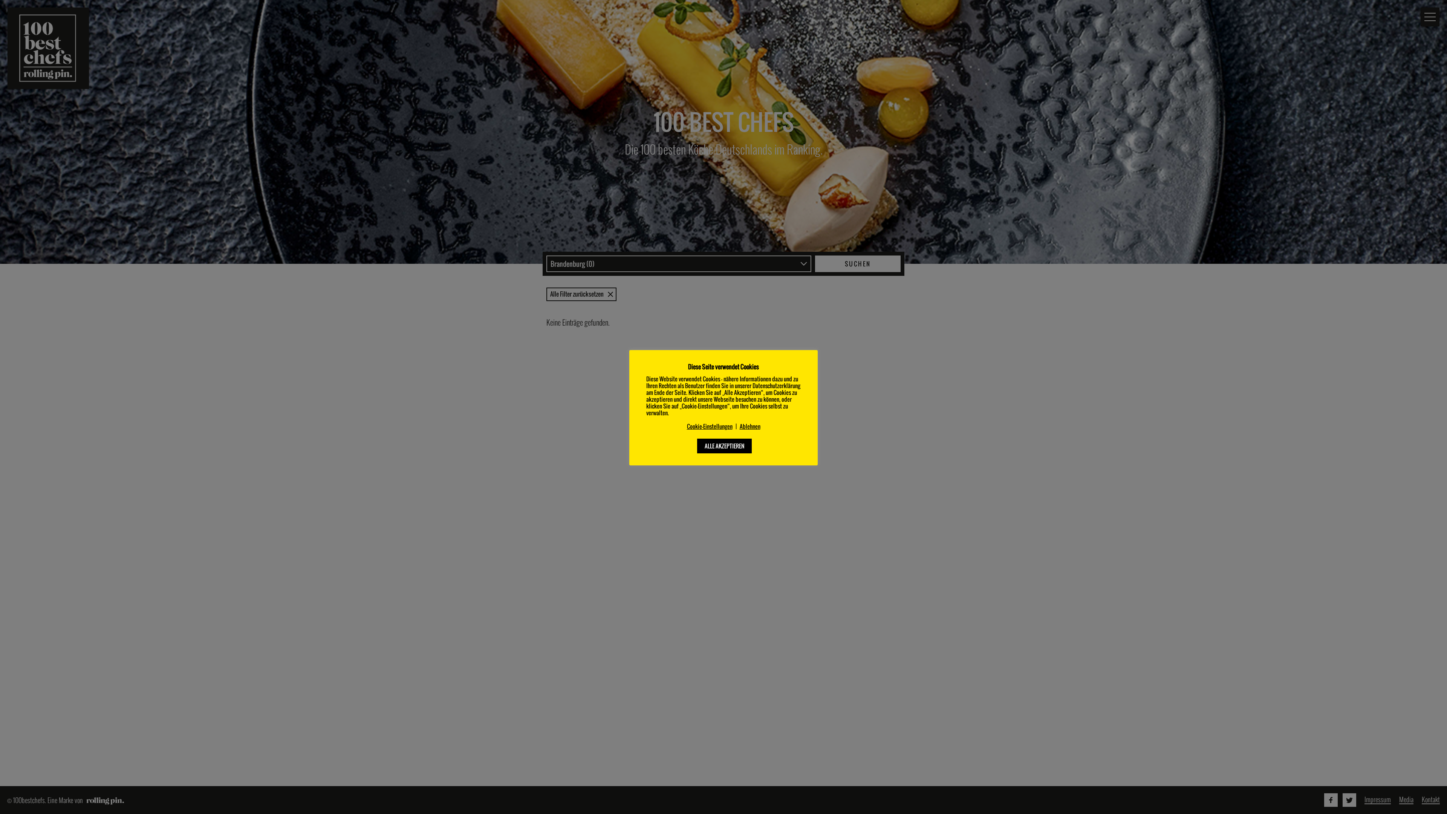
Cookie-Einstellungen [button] (710, 426)
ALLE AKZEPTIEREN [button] (724, 446)
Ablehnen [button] (750, 426)
